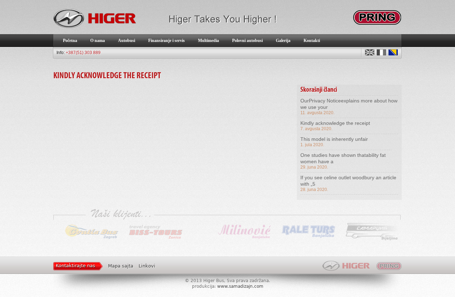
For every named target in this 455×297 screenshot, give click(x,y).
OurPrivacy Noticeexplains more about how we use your (348, 104)
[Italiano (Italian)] (381, 52)
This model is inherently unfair (334, 139)
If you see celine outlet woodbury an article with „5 (348, 181)
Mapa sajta (120, 266)
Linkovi (147, 266)
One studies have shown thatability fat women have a (343, 158)
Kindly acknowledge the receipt (335, 123)
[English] (370, 52)
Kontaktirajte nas (75, 265)
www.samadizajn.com (240, 286)
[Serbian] (393, 52)
